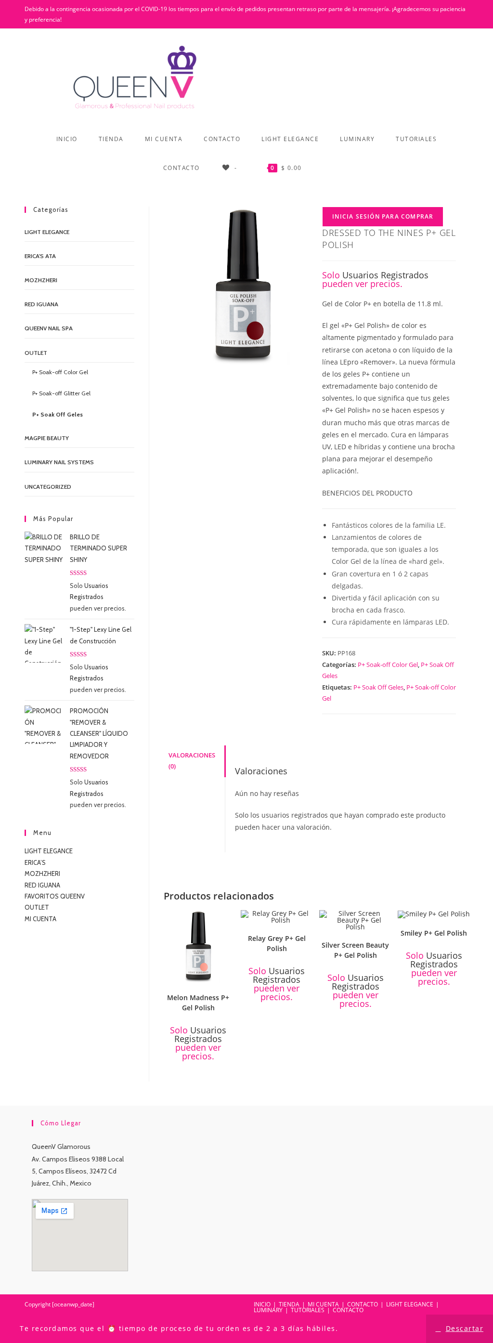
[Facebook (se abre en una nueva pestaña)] (440, 14)
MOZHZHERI (41, 280)
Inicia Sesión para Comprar (382, 216)
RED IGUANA (42, 885)
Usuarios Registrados (385, 275)
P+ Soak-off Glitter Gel (61, 393)
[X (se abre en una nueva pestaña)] (427, 14)
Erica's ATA (40, 256)
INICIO (262, 1304)
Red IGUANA (41, 304)
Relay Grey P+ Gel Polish (277, 943)
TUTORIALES (307, 1310)
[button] (228, 921)
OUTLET (36, 352)
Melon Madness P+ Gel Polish (198, 1002)
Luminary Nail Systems (59, 462)
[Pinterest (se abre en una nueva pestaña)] (452, 14)
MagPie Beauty (47, 438)
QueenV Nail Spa (49, 328)
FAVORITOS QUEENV (55, 896)
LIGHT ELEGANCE (49, 851)
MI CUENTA (40, 919)
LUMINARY (268, 1310)
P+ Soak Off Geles (378, 687)
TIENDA (289, 1304)
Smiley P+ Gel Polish (434, 933)
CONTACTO (362, 1304)
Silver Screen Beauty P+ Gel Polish (355, 950)
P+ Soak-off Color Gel (388, 664)
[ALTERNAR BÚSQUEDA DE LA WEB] (327, 168)
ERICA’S (35, 862)
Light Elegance (47, 231)
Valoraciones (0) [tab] (192, 760)
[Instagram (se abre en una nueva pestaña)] (463, 14)
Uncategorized (48, 486)
